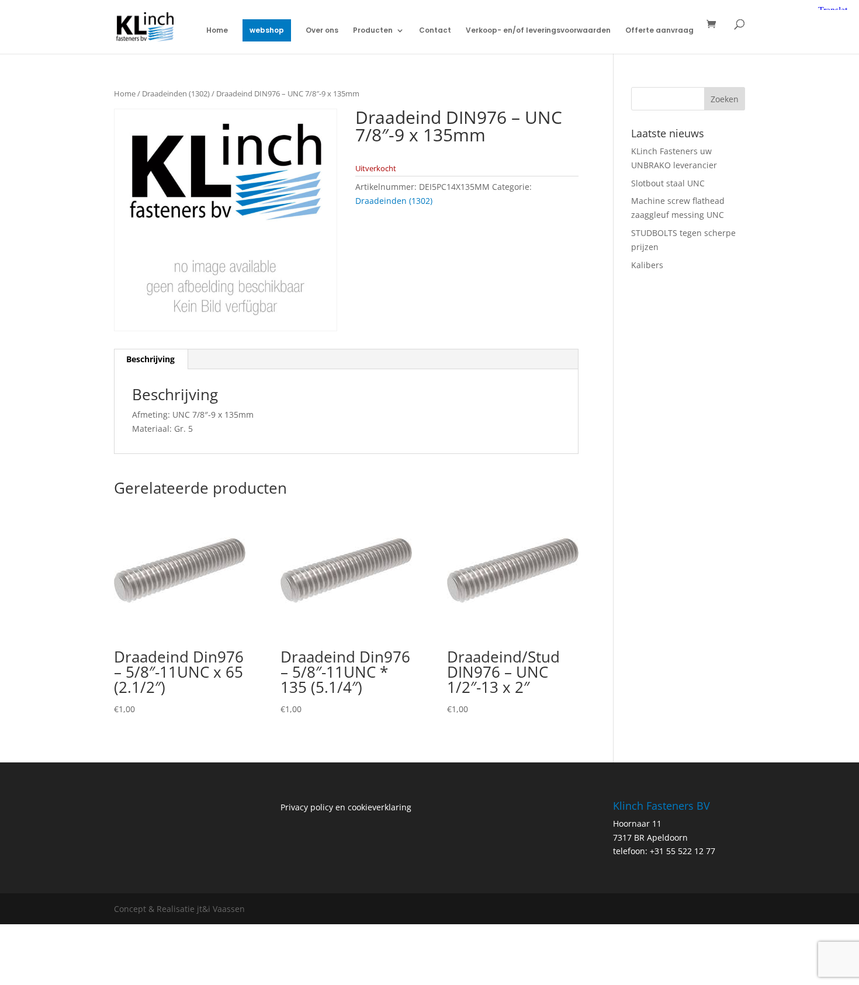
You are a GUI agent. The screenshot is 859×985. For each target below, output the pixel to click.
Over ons (322, 30)
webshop (267, 30)
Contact (435, 30)
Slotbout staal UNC (668, 183)
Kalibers (647, 264)
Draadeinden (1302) (176, 93)
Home (217, 30)
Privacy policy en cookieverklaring (345, 807)
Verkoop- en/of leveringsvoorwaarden (538, 30)
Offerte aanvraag (659, 30)
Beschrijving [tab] (150, 359)
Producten (373, 30)
